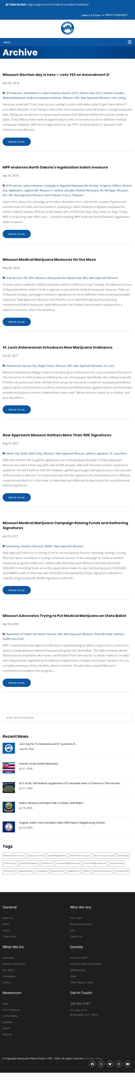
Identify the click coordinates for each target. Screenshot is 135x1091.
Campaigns (9, 976)
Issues (6, 930)
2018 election (14, 93)
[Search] (127, 717)
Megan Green (46, 365)
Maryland (58, 871)
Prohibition (121, 871)
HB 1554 (28, 278)
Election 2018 (70, 93)
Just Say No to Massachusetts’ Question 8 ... (48, 744)
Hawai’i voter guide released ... (39, 763)
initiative (26, 546)
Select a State (91, 15)
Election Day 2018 (91, 93)
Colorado (47, 863)
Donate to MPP (78, 957)
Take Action (9, 936)
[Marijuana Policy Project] (67, 33)
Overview (8, 957)
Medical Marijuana (14, 97)
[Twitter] (101, 1064)
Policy (6, 924)
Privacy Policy (94, 1058)
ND (10, 195)
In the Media (10, 1016)
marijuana (116, 863)
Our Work (8, 970)
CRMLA (116, 185)
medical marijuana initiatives (44, 97)
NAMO (48, 546)
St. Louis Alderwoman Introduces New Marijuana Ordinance (57, 347)
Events (6, 1028)
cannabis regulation (95, 863)
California (10, 863)
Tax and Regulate (56, 855)
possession (73, 871)
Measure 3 (46, 190)
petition (90, 453)
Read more (17, 142)
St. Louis (109, 365)
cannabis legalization (68, 863)
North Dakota (52, 195)
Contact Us (76, 936)
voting (122, 97)
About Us (8, 918)
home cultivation (102, 871)
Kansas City (29, 365)
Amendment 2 (32, 93)
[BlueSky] (110, 1064)
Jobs (72, 930)
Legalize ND (31, 190)
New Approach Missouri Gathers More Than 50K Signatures (57, 435)
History (7, 982)
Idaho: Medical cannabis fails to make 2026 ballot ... (52, 803)
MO (77, 97)
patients (123, 855)
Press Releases (11, 1009)
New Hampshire (28, 863)
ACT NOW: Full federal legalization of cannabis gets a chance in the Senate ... (70, 783)
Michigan (110, 190)
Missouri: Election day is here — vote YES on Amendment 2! (56, 74)
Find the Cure (14, 278)
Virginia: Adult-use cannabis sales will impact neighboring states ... (63, 822)
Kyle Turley (35, 453)
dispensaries (26, 871)
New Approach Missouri (95, 97)
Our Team (76, 918)
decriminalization (104, 855)
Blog (5, 1003)
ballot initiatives (33, 185)
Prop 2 (66, 195)
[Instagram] (118, 1064)
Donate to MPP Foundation (85, 964)
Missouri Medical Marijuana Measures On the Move (49, 259)
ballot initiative (51, 93)
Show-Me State (103, 634)
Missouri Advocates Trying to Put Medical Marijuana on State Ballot (64, 615)
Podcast (7, 1034)
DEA (86, 871)
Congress (105, 185)
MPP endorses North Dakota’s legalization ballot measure (55, 167)
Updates (7, 1022)
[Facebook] (92, 1064)
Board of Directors (81, 924)
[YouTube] (127, 1064)
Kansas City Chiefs (16, 453)
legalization (15, 190)
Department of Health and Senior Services (31, 634)
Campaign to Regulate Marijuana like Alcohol (71, 185)
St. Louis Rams (118, 453)
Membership (77, 970)
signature (102, 453)
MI (101, 190)
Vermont (9, 871)
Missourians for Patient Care (64, 278)
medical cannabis (113, 93)
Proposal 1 (78, 195)
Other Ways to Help (81, 982)
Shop (73, 976)
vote (114, 97)
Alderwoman (13, 365)
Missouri (68, 97)
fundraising (12, 546)
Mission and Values (14, 964)
